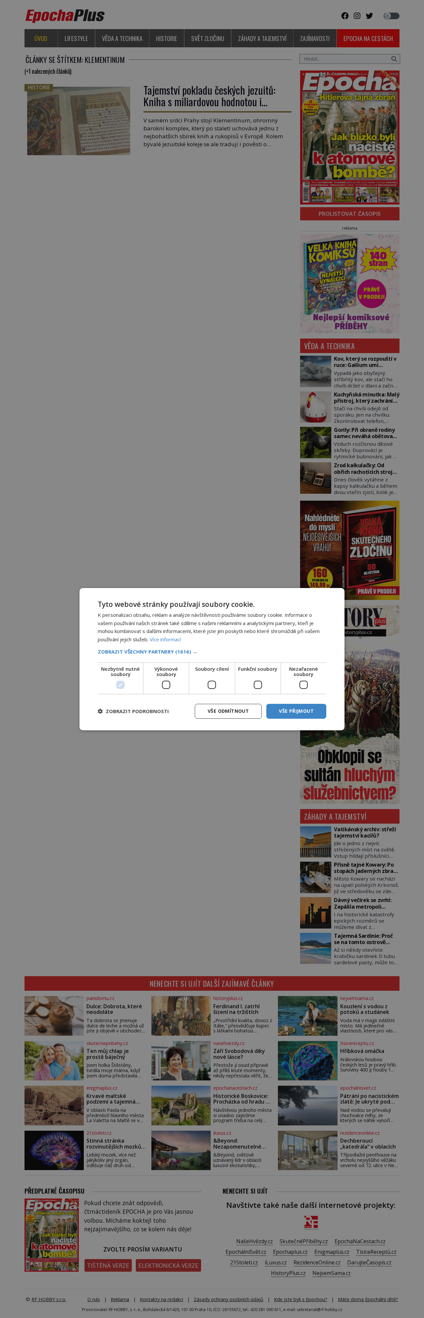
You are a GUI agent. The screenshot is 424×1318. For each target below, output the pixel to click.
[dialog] (212, 659)
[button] (212, 652)
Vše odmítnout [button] (228, 711)
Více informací (165, 639)
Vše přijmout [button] (296, 711)
